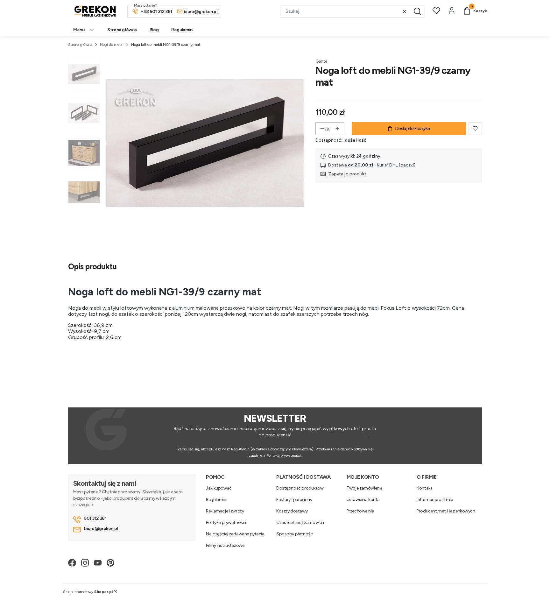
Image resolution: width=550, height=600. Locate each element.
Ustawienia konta (363, 499)
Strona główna (80, 44)
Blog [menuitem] (154, 29)
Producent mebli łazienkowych (446, 511)
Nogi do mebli (111, 44)
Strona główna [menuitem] (122, 29)
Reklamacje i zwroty (225, 511)
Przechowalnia (360, 511)
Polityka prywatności (226, 522)
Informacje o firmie (435, 499)
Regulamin (216, 499)
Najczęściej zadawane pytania (235, 534)
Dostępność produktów (300, 488)
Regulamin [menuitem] (181, 29)
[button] (417, 11)
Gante (321, 61)
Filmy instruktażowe (225, 545)
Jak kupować (218, 488)
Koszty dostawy (291, 511)
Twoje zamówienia (365, 488)
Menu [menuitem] (78, 29)
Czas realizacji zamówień (300, 522)
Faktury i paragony (294, 499)
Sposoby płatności (295, 534)
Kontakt (424, 488)
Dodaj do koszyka (412, 128)
